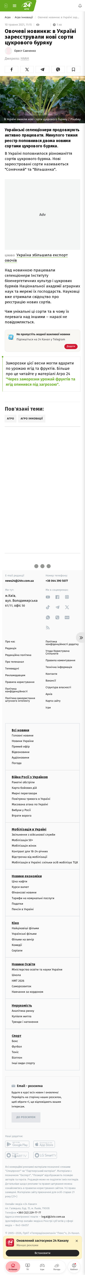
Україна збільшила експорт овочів (36, 258)
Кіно (15, 923)
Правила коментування (60, 660)
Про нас (10, 641)
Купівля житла (21, 1016)
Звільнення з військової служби (33, 834)
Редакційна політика (18, 655)
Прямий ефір (21, 746)
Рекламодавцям (15, 675)
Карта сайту (53, 701)
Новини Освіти (23, 964)
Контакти (51, 674)
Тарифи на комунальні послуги (33, 898)
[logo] (27, 6)
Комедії (17, 945)
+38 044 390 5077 (57, 581)
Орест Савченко (25, 50)
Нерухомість (22, 1005)
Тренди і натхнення (25, 1022)
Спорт (16, 1035)
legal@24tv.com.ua (53, 1216)
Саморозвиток (21, 986)
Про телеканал (14, 662)
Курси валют (20, 887)
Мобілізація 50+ (22, 840)
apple (45, 1144)
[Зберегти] (73, 69)
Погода (16, 763)
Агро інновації (24, 17)
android (17, 1144)
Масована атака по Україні (30, 804)
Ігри (48, 707)
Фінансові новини (24, 892)
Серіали (17, 950)
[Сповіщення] (80, 5)
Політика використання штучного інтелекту (20, 699)
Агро (8, 17)
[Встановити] (42, 1247)
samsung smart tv (45, 1155)
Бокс (15, 1041)
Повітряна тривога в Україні (31, 799)
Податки (17, 903)
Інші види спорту (23, 1063)
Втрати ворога (21, 815)
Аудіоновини (20, 757)
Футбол (17, 1046)
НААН (25, 59)
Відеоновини (21, 752)
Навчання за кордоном (27, 992)
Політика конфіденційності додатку (62, 643)
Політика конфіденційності (16, 690)
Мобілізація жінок (24, 845)
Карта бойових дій (24, 788)
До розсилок (26, 1117)
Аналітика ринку (23, 1011)
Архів (49, 694)
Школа (16, 975)
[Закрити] (77, 1241)
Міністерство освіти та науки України (37, 969)
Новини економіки (27, 876)
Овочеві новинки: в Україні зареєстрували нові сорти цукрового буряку (58, 17)
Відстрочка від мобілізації (29, 856)
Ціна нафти (19, 881)
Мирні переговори (24, 793)
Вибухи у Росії (21, 810)
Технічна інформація (59, 667)
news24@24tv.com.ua (19, 581)
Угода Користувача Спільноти (58, 652)
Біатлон (17, 1057)
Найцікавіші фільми (25, 928)
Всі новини (20, 730)
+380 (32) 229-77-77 (29, 1212)
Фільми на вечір (23, 939)
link (48, 597)
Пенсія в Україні (23, 909)
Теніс (15, 1052)
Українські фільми (24, 934)
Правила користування (19, 682)
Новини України (23, 741)
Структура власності (58, 687)
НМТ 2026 (18, 980)
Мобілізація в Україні (29, 829)
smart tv (17, 1155)
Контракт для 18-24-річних (30, 851)
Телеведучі (12, 668)
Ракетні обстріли (23, 782)
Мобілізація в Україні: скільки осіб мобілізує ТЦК (45, 862)
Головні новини (22, 735)
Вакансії (51, 680)
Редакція (10, 648)
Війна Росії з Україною (30, 777)
